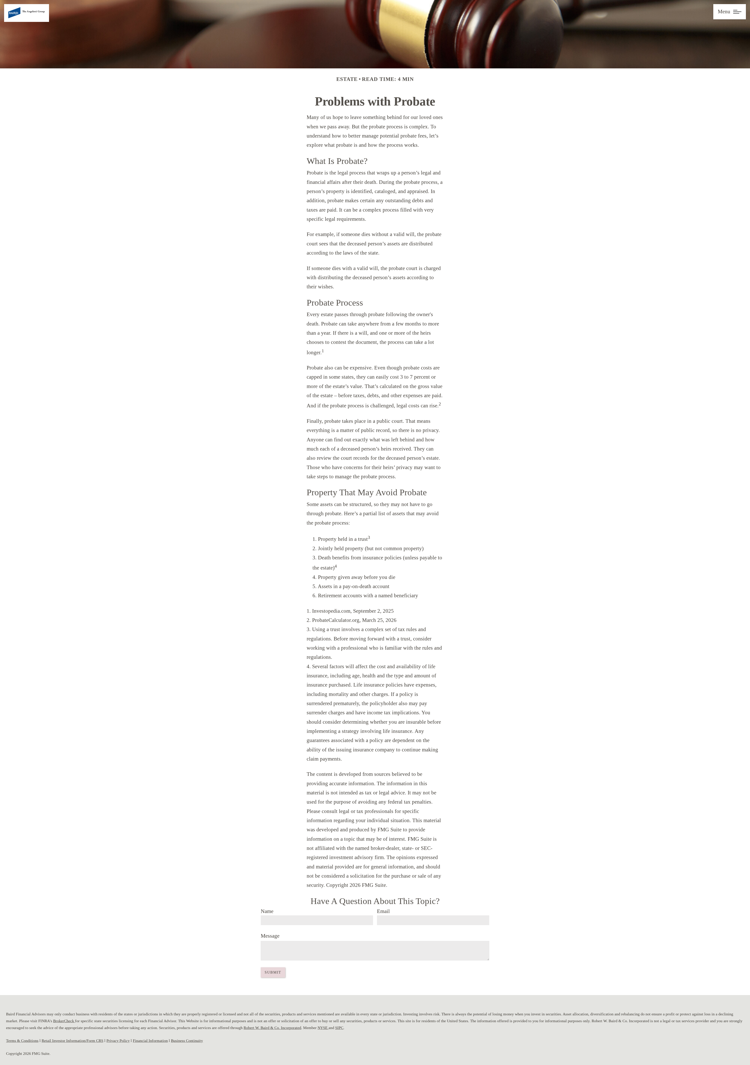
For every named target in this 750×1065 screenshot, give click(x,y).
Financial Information (150, 1040)
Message (270, 936)
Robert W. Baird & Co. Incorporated (272, 1028)
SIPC (339, 1028)
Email (383, 911)
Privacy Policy (118, 1040)
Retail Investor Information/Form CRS (72, 1040)
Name (267, 911)
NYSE (323, 1028)
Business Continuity (187, 1040)
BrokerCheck (64, 1021)
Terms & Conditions (22, 1040)
